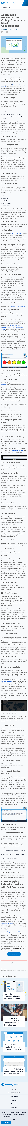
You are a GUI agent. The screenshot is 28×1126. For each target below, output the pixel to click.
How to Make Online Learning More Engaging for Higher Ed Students (13, 1047)
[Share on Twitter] (2, 32)
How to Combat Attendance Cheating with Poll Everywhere (12, 996)
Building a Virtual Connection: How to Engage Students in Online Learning (11, 1021)
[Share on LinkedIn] (7, 32)
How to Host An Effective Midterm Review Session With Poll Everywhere (13, 1071)
